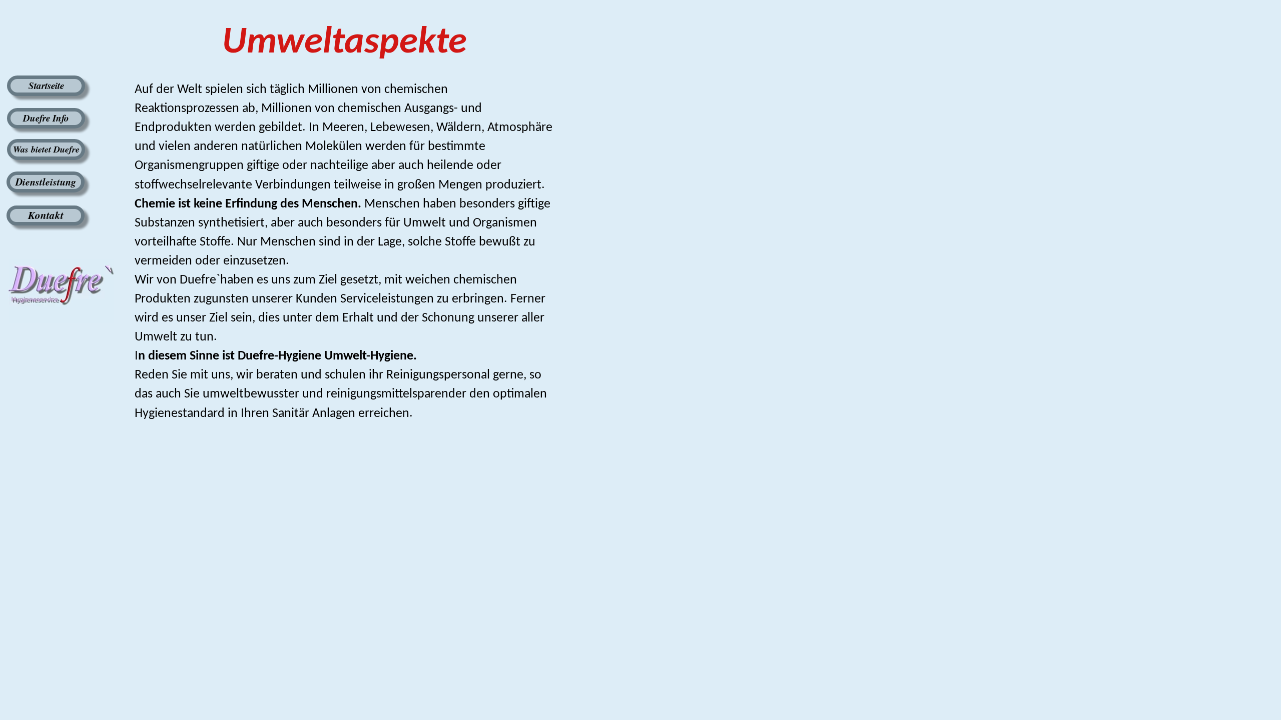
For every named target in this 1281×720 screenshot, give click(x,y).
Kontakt (46, 215)
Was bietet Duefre (46, 149)
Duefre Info (46, 117)
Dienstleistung (46, 181)
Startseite (46, 85)
